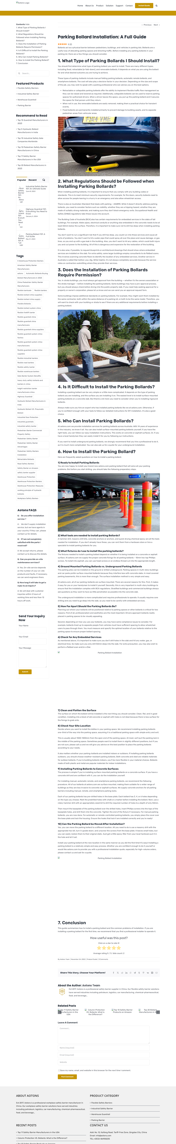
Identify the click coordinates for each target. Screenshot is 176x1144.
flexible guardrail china (26, 317)
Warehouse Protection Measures (30, 486)
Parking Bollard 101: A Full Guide (35, 235)
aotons (20, 273)
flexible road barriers (25, 363)
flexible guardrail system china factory (29, 336)
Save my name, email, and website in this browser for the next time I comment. (95, 1070)
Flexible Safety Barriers (28, 88)
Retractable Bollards (25, 459)
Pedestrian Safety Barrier (27, 439)
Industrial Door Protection (27, 417)
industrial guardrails (25, 422)
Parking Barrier (24, 105)
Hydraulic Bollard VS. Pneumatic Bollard (30, 411)
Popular (21, 179)
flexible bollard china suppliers (29, 295)
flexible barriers (40, 290)
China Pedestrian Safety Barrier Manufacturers (30, 284)
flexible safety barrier (26, 367)
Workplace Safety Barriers (27, 498)
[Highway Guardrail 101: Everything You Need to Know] (21, 209)
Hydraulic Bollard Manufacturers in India (31, 403)
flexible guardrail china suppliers (30, 330)
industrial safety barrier (26, 426)
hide (27, 24)
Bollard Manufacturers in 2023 (29, 278)
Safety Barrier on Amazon (27, 468)
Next (156, 25)
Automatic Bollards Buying (37, 273)
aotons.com (73, 558)
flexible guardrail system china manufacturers (29, 344)
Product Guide (92, 959)
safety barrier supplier (26, 473)
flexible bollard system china (29, 308)
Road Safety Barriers (25, 464)
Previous (147, 25)
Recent (33, 179)
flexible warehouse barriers (28, 372)
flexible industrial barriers (27, 358)
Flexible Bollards (24, 304)
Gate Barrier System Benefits (29, 376)
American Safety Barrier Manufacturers (27, 267)
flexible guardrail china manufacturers (26, 323)
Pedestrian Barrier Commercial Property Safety (29, 432)
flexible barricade (24, 290)
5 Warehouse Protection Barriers (30, 261)
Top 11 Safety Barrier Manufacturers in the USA (39, 1132)
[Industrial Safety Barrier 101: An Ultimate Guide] (21, 187)
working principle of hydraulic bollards (29, 492)
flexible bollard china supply (28, 299)
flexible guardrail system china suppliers (29, 352)
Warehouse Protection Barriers (29, 481)
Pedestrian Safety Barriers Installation (28, 453)
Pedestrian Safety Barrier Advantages (27, 445)
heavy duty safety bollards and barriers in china (30, 382)
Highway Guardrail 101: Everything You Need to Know (36, 211)
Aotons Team (65, 959)
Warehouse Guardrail (27, 100)
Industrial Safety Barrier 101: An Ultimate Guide (36, 187)
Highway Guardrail (24, 397)
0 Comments (103, 959)
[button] (156, 5)
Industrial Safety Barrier (28, 94)
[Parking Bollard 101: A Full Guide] (21, 234)
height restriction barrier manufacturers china (27, 390)
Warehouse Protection (26, 477)
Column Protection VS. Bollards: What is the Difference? (42, 1138)
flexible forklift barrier (26, 313)
